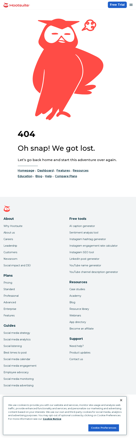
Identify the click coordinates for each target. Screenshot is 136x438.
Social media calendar (17, 359)
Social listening (13, 346)
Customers (10, 252)
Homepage (26, 170)
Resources (81, 170)
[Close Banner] (121, 400)
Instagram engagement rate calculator (93, 245)
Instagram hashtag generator (87, 239)
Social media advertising (18, 385)
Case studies (77, 289)
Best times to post (15, 352)
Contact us (76, 359)
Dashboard (45, 170)
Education (25, 176)
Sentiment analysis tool (83, 232)
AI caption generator (82, 226)
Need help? (76, 346)
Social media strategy (17, 332)
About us (9, 232)
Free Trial (117, 4)
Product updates (79, 352)
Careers (8, 239)
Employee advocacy (16, 372)
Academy (75, 295)
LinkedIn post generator (84, 258)
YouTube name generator (85, 265)
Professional (11, 295)
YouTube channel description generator (93, 272)
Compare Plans (66, 176)
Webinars (75, 315)
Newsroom (10, 258)
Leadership (10, 245)
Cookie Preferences (103, 427)
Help (48, 176)
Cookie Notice (52, 418)
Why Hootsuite (13, 226)
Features (63, 170)
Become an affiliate (81, 328)
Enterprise (10, 309)
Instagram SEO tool (81, 252)
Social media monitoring (19, 378)
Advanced (10, 302)
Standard (9, 289)
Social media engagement (20, 365)
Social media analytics (17, 339)
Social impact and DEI (17, 265)
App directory (77, 322)
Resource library (79, 309)
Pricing (8, 282)
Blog (38, 176)
